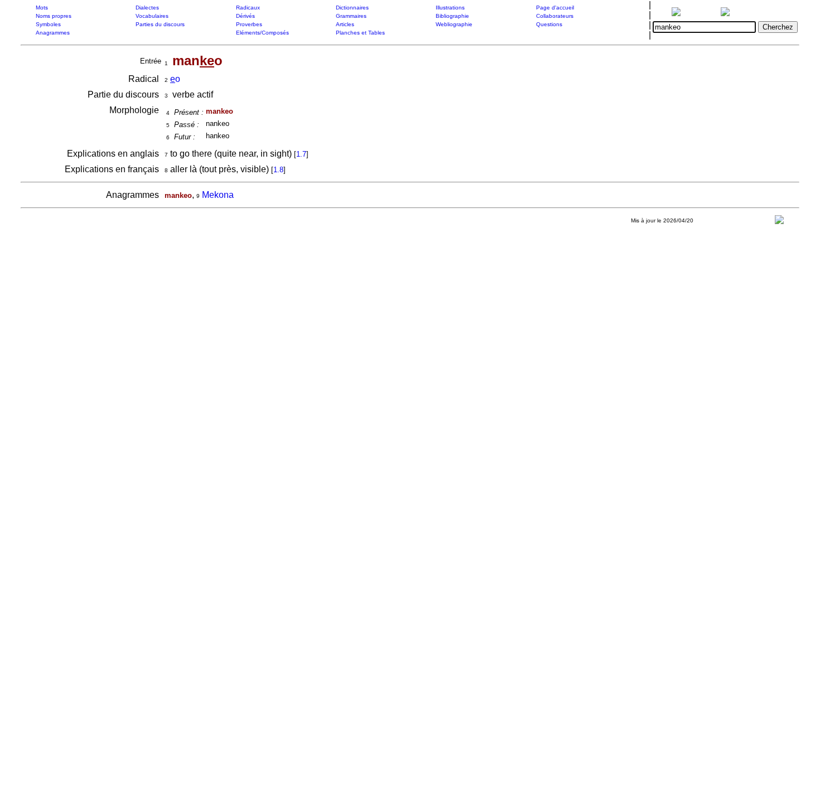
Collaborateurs (554, 16)
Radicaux (248, 7)
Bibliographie (452, 16)
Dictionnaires (352, 7)
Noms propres (53, 16)
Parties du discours (160, 24)
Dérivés (245, 16)
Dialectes (147, 7)
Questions (549, 24)
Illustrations (450, 7)
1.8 (278, 170)
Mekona (218, 195)
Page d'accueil (555, 7)
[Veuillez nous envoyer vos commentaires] (779, 222)
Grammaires (351, 16)
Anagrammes (53, 33)
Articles (345, 24)
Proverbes (249, 24)
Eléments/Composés (262, 33)
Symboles (48, 24)
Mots (42, 7)
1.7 (301, 154)
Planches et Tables (360, 33)
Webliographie (454, 24)
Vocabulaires (152, 16)
